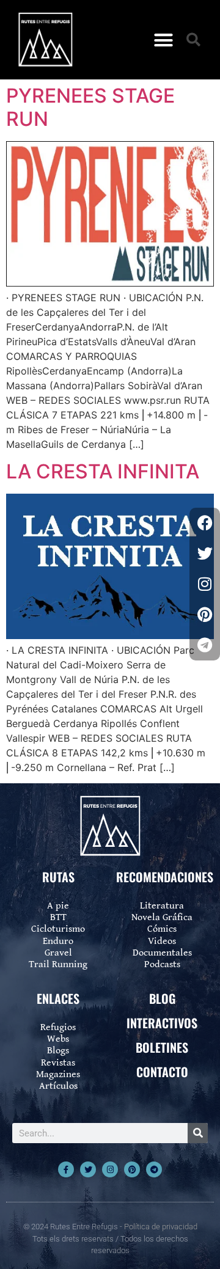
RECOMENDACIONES (164, 877)
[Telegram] (154, 1169)
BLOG (162, 998)
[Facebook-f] (66, 1169)
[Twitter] (88, 1169)
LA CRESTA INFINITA (102, 471)
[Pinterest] (132, 1169)
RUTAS (58, 877)
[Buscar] (198, 1133)
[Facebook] (204, 523)
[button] (163, 39)
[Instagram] (110, 1169)
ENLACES (58, 998)
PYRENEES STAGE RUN (90, 107)
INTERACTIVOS (162, 1023)
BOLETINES (162, 1047)
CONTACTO (162, 1071)
